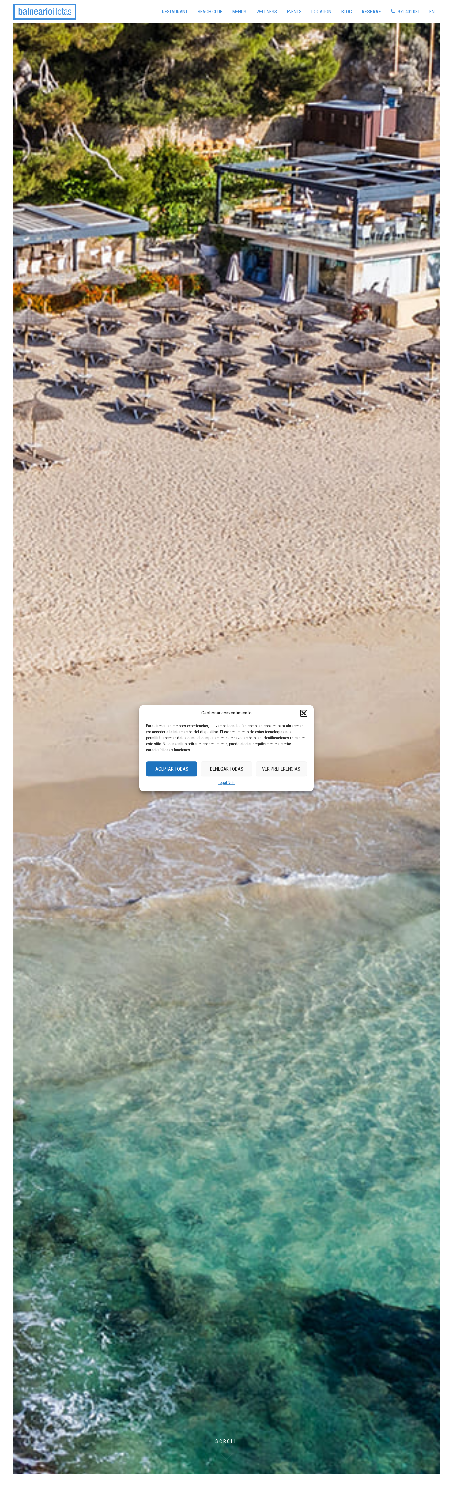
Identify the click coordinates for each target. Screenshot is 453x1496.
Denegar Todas (226, 769)
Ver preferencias (281, 769)
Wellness (266, 12)
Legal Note (226, 783)
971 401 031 (409, 12)
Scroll (226, 1441)
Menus (239, 12)
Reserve (371, 12)
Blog (346, 12)
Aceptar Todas (171, 769)
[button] (303, 713)
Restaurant (175, 12)
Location (321, 12)
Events (294, 12)
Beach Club (210, 12)
